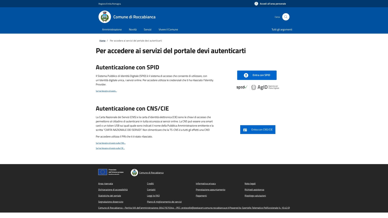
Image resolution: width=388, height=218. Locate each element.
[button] (270, 3)
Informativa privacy (206, 183)
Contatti (151, 189)
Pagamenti (201, 195)
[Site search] (285, 16)
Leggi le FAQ (153, 195)
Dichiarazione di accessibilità (113, 189)
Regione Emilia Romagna (110, 3)
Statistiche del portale (109, 195)
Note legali (250, 183)
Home (102, 40)
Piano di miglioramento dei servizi (164, 201)
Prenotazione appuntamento (210, 189)
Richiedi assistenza (254, 189)
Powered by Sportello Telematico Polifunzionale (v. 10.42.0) (259, 208)
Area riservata (105, 183)
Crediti (150, 183)
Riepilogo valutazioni (255, 195)
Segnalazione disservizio (110, 201)
